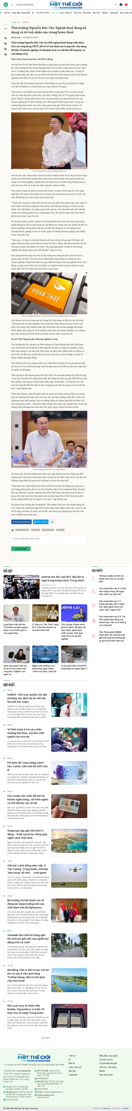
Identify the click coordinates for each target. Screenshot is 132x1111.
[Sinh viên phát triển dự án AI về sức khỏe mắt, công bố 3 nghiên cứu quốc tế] (16, 654)
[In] (52, 522)
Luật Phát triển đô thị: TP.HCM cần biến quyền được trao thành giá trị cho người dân (15, 628)
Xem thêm (45, 1038)
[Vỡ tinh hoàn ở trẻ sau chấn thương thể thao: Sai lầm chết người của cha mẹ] (69, 740)
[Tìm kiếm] (12, 4)
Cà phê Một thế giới (108, 1063)
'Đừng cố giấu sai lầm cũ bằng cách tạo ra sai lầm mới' (111, 579)
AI (33, 12)
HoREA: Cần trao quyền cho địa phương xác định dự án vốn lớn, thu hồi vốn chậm (27, 698)
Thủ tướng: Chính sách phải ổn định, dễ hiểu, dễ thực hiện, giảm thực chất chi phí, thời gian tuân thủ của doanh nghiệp (73, 631)
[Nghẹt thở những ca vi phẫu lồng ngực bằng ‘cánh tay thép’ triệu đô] (45, 654)
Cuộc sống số (65, 12)
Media (105, 12)
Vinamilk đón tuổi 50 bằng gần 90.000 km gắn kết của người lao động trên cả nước (28, 939)
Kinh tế (54, 12)
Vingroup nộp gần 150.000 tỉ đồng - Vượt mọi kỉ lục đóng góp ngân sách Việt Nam (27, 834)
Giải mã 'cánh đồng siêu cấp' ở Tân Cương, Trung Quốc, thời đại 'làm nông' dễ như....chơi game (27, 869)
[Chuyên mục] (5, 4)
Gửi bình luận (20, 549)
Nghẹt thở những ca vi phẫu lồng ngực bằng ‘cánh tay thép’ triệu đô (44, 668)
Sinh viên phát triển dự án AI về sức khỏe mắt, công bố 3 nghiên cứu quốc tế (15, 670)
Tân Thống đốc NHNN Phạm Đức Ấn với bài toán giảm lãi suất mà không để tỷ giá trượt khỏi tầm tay (112, 636)
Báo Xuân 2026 (106, 1074)
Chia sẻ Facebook (22, 522)
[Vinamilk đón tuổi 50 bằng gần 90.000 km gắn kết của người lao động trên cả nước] (69, 945)
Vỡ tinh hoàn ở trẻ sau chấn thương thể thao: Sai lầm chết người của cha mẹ (25, 733)
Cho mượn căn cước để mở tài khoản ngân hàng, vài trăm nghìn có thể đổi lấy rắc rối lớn (27, 799)
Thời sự (7, 12)
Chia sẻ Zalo (42, 522)
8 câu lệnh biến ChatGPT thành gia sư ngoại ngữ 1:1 (74, 667)
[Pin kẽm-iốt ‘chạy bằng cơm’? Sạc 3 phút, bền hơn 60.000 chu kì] (69, 773)
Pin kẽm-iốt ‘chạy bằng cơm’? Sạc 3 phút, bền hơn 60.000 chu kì (27, 766)
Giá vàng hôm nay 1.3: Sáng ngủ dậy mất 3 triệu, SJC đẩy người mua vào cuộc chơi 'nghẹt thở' (112, 605)
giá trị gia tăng (48, 530)
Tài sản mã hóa (42, 12)
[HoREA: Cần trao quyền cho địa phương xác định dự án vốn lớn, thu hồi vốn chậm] (69, 705)
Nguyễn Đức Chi (22, 530)
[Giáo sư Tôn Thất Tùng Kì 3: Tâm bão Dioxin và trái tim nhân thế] (45, 613)
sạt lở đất (60, 530)
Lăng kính (114, 12)
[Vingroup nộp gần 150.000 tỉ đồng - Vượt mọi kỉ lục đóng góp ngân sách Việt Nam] (69, 841)
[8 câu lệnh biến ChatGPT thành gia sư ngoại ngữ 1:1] (74, 654)
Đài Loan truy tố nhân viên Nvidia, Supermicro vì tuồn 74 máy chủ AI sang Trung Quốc (25, 1009)
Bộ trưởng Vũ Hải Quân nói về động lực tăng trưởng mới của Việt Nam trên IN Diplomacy (25, 904)
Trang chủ (15, 22)
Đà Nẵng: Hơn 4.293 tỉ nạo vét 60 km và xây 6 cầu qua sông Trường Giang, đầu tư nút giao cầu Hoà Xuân (28, 975)
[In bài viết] (5, 54)
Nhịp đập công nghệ (21, 12)
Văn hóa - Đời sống (82, 12)
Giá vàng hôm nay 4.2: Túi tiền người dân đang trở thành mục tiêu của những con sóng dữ (112, 620)
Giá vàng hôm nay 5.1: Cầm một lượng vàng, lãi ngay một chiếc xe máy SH (112, 591)
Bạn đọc (96, 12)
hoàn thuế (35, 530)
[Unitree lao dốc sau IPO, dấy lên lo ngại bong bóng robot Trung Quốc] (21, 587)
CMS (107, 1108)
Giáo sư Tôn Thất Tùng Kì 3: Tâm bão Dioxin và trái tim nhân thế (45, 627)
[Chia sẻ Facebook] (5, 44)
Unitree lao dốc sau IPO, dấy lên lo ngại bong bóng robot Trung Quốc (63, 578)
